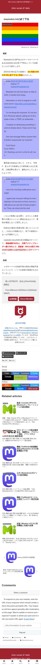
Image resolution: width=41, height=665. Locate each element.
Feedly (16, 385)
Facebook (25, 385)
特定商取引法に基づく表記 (20, 659)
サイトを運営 (15, 335)
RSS (7, 385)
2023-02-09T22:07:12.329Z (22, 179)
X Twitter (26, 328)
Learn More (29, 619)
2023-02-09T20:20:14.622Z (22, 81)
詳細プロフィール (11, 328)
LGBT (6, 360)
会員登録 (13, 299)
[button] (37, 372)
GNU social (32, 388)
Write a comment (20, 593)
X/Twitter (34, 385)
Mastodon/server (9, 353)
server (13, 360)
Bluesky (20, 388)
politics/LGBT (22, 353)
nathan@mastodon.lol (20, 87)
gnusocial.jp (26, 333)
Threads (8, 388)
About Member (26, 299)
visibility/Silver (8, 356)
